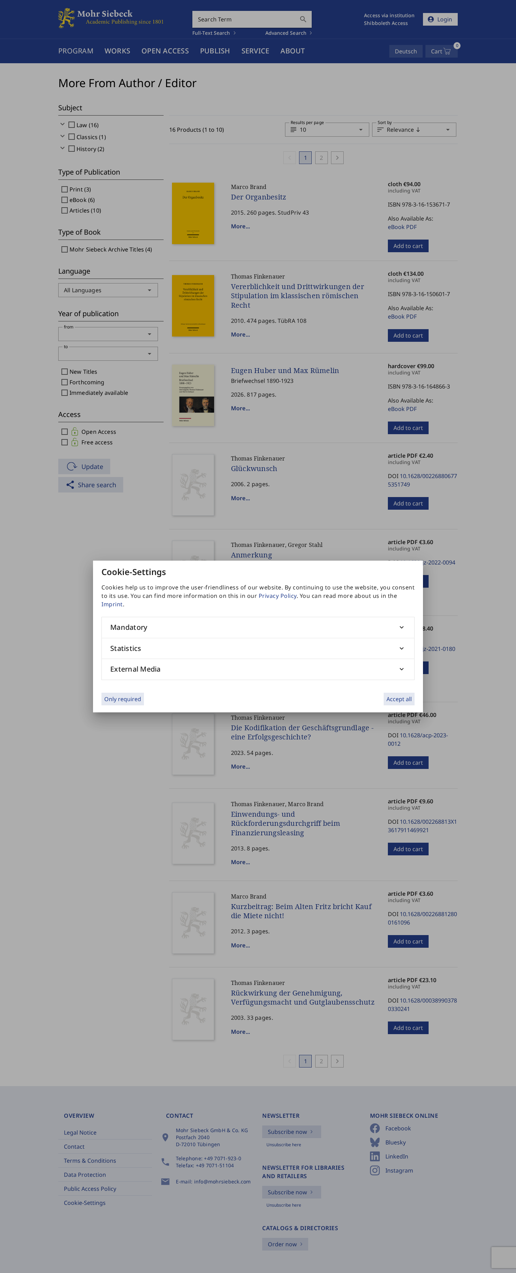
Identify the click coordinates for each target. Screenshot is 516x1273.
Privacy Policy (278, 596)
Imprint (112, 604)
